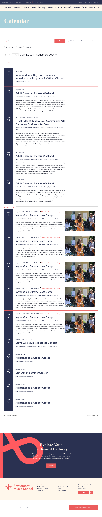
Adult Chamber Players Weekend (35, 93)
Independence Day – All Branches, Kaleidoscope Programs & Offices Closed (40, 77)
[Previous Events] (5, 55)
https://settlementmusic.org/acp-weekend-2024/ (38, 111)
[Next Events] (9, 55)
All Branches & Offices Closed (33, 357)
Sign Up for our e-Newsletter (83, 507)
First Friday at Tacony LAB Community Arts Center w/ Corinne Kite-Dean (40, 123)
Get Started (51, 465)
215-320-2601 (40, 490)
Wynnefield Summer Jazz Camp (34, 215)
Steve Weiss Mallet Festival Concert (36, 342)
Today (15, 55)
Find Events (59, 41)
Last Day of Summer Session (32, 372)
